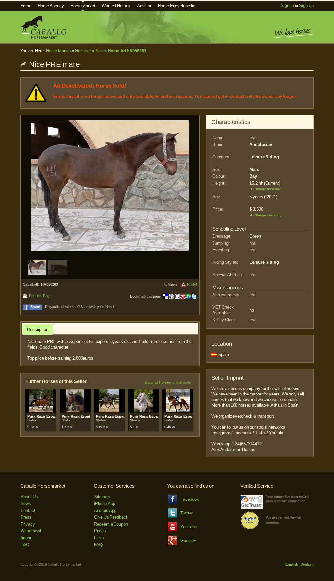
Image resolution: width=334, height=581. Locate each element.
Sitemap (102, 496)
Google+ (188, 540)
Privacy (28, 524)
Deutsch (307, 564)
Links (99, 537)
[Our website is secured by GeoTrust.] (252, 507)
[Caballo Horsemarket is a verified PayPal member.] (250, 528)
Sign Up (306, 5)
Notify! (192, 284)
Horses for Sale (89, 50)
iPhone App (104, 503)
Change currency (267, 215)
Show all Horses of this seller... (169, 382)
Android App (105, 510)
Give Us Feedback (111, 517)
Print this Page (40, 296)
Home (25, 5)
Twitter (186, 513)
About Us (29, 496)
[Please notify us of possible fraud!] (183, 284)
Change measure (267, 189)
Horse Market (83, 5)
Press (26, 517)
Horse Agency (51, 5)
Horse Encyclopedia (176, 5)
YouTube (188, 526)
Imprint (27, 537)
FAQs (99, 544)
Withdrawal (31, 531)
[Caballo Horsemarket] (43, 37)
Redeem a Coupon (111, 524)
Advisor (144, 5)
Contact (28, 510)
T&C (25, 544)
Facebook (189, 499)
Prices (100, 531)
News (26, 503)
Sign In (287, 5)
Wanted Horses (116, 5)
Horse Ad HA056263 (127, 50)
